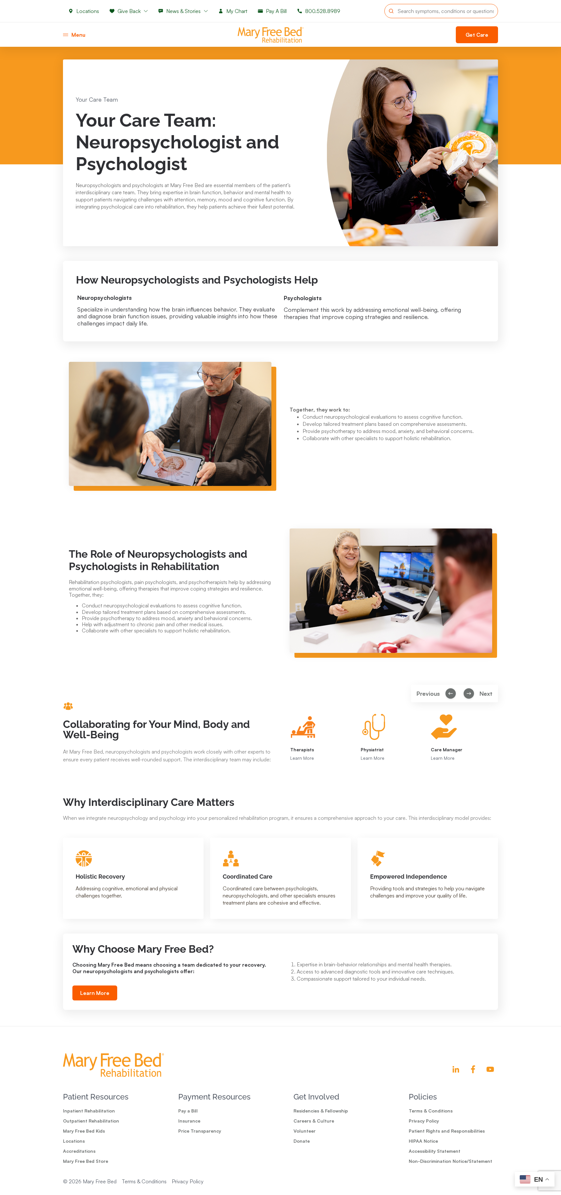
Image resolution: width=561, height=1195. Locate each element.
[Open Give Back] (146, 11)
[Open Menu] (65, 35)
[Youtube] (490, 1069)
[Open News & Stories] (206, 11)
